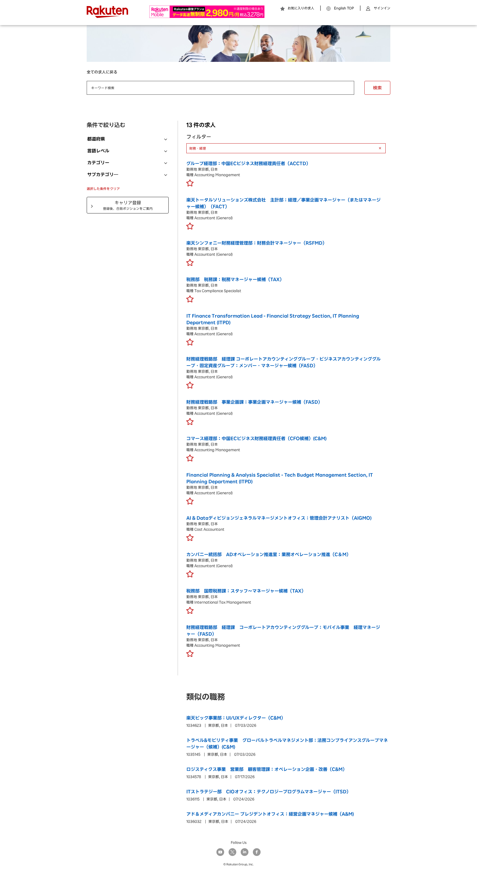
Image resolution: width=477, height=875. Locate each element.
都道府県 (96, 139)
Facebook (257, 852)
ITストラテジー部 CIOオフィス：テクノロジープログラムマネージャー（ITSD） (268, 791)
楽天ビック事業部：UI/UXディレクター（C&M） (235, 718)
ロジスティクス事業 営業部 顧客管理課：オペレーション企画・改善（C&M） (266, 769)
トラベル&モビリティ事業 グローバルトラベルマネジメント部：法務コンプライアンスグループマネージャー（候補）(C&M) (287, 743)
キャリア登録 (128, 205)
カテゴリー (98, 162)
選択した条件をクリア (103, 188)
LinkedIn (244, 852)
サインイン (382, 8)
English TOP (344, 8)
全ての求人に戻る (102, 72)
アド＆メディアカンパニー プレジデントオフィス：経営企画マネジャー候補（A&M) (270, 814)
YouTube (220, 852)
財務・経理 (197, 148)
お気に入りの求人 (301, 8)
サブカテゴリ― (102, 174)
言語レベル (98, 151)
